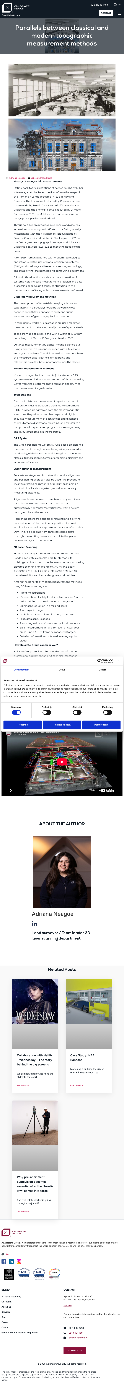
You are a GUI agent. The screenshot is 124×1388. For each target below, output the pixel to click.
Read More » (23, 1085)
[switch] (46, 712)
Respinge (23, 725)
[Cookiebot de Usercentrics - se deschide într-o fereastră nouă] (99, 661)
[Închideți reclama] (119, 661)
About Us (6, 1306)
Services (6, 1312)
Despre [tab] (102, 669)
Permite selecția (62, 725)
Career (5, 1322)
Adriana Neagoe (52, 914)
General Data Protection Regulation (20, 1332)
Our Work (6, 1301)
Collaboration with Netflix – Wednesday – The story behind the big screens (34, 1060)
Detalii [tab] (62, 669)
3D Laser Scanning (11, 1296)
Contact (6, 1327)
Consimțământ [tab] (21, 669)
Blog (4, 1317)
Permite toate (101, 725)
